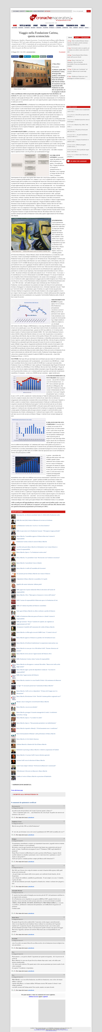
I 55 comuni (14, 27)
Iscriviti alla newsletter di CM (25, 794)
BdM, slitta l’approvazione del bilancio (27, 675)
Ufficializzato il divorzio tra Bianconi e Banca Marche (31, 771)
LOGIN (35, 11)
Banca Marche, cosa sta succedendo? (26, 707)
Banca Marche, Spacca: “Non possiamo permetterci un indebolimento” (36, 723)
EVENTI (51, 25)
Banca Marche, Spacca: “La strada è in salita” (29, 717)
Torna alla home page (17, 790)
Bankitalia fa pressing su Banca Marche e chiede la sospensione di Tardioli (37, 749)
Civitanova (27, 27)
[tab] (70, 37)
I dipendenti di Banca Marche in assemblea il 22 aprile (31, 579)
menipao (14, 839)
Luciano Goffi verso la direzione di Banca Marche (30, 760)
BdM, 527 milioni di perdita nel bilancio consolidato (31, 605)
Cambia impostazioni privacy (51, 1030)
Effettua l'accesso (33, 996)
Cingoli (86, 27)
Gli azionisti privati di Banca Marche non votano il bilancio (33, 573)
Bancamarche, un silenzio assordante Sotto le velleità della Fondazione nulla (38, 515)
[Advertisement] (51, 1011)
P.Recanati (39, 27)
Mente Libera (15, 917)
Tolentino (45, 27)
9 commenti (62, 52)
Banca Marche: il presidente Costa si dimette (29, 563)
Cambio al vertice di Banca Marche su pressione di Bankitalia (33, 776)
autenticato (31, 817)
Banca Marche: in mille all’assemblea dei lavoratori (31, 568)
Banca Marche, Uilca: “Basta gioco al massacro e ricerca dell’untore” (36, 595)
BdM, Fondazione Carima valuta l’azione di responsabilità (32, 659)
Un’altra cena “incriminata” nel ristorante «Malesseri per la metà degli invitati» (77, 71)
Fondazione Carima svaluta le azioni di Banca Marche (31, 541)
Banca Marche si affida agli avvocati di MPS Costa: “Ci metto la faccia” (36, 632)
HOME (15, 25)
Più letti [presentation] (70, 37)
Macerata (20, 27)
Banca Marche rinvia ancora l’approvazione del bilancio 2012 (34, 653)
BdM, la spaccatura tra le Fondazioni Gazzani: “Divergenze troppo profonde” (38, 531)
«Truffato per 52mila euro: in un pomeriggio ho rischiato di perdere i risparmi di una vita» (77, 78)
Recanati (33, 27)
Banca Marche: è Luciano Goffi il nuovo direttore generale (33, 755)
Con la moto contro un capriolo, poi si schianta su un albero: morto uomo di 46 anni (78, 50)
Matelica (81, 27)
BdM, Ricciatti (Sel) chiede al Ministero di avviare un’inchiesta (34, 520)
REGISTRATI (40, 11)
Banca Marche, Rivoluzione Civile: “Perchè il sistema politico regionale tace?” (38, 696)
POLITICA (43, 25)
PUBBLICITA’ (29, 11)
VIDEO (83, 25)
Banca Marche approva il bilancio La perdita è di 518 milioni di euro (35, 637)
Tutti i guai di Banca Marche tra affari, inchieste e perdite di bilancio (35, 611)
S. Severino (58, 27)
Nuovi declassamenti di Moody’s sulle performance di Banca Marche (35, 733)
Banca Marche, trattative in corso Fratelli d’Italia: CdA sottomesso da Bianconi (38, 680)
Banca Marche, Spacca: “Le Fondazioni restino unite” (31, 552)
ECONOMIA (60, 25)
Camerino (75, 27)
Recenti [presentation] (76, 37)
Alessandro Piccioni (17, 891)
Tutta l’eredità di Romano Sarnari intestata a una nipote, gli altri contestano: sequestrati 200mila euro (77, 42)
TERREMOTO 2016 (72, 25)
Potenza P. (51, 27)
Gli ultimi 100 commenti (78, 161)
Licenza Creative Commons (62, 1029)
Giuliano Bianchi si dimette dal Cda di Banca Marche (31, 744)
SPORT (35, 25)
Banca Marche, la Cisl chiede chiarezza (27, 739)
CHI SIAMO (16, 11)
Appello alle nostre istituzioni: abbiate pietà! (29, 584)
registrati (45, 996)
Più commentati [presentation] (85, 37)
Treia (70, 27)
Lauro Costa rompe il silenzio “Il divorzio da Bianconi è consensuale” (36, 765)
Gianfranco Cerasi (16, 821)
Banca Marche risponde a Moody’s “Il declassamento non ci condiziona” (37, 728)
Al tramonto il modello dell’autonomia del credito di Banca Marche (35, 627)
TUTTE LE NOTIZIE (25, 25)
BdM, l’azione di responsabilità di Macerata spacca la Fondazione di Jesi (37, 600)
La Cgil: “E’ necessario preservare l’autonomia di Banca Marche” (34, 685)
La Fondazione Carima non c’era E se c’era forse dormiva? (33, 525)
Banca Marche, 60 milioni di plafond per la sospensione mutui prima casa (37, 643)
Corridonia (65, 27)
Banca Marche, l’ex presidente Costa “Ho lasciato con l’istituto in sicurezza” (38, 557)
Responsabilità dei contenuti (39, 1029)
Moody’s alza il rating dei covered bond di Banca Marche (32, 701)
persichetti (14, 938)
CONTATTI (22, 11)
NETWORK (47, 11)
